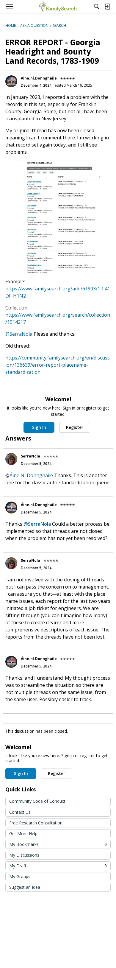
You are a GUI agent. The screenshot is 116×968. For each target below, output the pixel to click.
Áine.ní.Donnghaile (39, 78)
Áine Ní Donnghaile (31, 475)
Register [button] (74, 427)
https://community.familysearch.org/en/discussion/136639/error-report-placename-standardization (57, 364)
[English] (58, 6)
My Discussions (24, 855)
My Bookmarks (58, 844)
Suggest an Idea (24, 887)
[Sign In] (107, 6)
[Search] (96, 6)
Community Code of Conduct (37, 801)
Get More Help (23, 833)
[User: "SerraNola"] (11, 459)
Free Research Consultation (35, 823)
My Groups (19, 876)
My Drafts (58, 866)
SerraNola (30, 456)
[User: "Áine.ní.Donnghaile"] (11, 81)
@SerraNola (18, 334)
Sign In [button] (39, 427)
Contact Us (20, 812)
